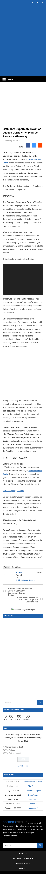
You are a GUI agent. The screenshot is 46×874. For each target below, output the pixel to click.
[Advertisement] (23, 50)
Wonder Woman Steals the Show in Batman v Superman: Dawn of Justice (20, 592)
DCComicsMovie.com (25, 580)
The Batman (10, 750)
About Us (23, 853)
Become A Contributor (23, 858)
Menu (10, 79)
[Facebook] (37, 575)
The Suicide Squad (12, 753)
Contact (23, 869)
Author (6, 567)
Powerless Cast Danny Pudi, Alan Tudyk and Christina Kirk (27, 599)
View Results (23, 766)
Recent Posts (16, 567)
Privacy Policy (23, 864)
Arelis (19, 572)
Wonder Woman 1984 (14, 747)
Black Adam (33, 795)
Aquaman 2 (33, 808)
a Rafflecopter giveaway (13, 491)
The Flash (33, 799)
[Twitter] (40, 575)
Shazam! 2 (33, 804)
